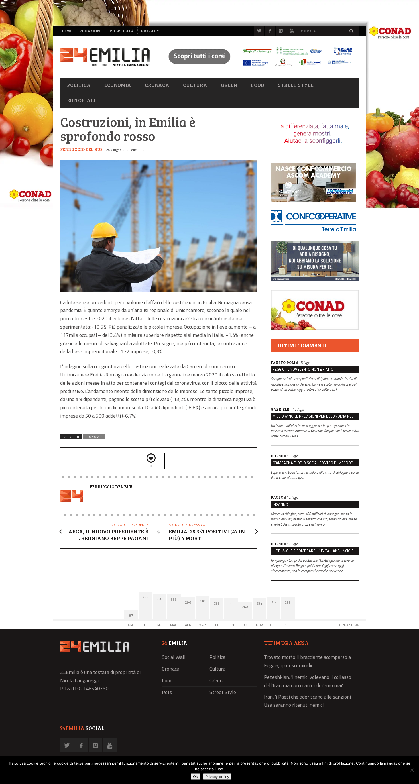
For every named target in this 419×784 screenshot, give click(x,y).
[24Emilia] (105, 57)
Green (229, 85)
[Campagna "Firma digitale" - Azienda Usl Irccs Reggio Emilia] (257, 67)
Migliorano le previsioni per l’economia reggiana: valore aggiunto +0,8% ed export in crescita (315, 416)
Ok (195, 776)
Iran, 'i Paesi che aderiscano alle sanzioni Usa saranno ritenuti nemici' (307, 701)
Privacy (150, 31)
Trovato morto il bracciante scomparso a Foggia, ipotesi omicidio (307, 661)
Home (66, 31)
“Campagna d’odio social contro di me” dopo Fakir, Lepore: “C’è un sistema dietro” (315, 463)
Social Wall (174, 657)
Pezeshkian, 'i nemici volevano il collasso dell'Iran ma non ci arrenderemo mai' (307, 681)
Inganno (280, 504)
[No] (412, 770)
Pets (167, 692)
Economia (117, 85)
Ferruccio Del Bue (81, 149)
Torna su (345, 625)
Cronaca (157, 85)
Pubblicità (121, 31)
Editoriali (81, 100)
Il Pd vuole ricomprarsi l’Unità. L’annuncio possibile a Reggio (315, 551)
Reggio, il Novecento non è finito (302, 369)
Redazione (91, 31)
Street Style (296, 85)
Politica (79, 85)
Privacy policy (217, 776)
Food (257, 85)
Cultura (195, 85)
